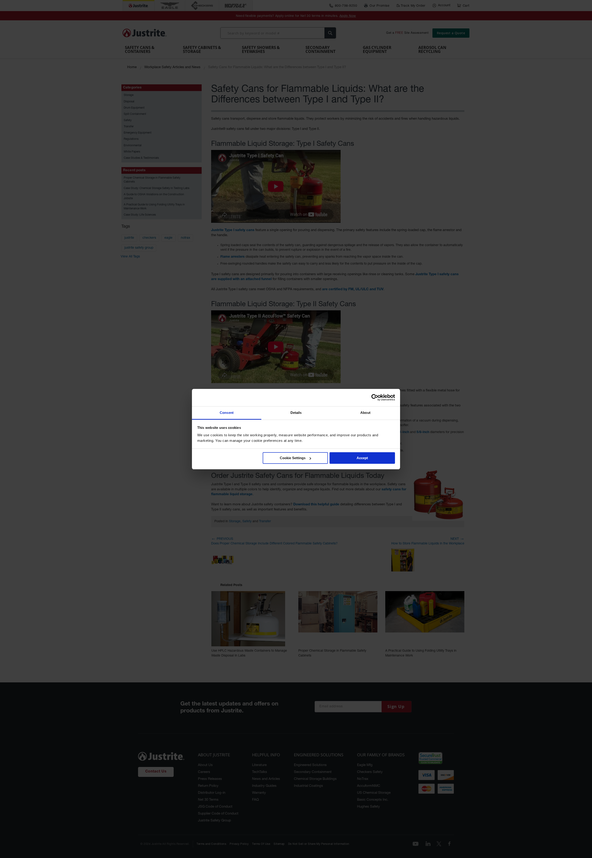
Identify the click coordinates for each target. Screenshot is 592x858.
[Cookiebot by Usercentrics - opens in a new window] (375, 397)
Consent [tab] (227, 413)
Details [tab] (296, 413)
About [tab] (365, 413)
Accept (362, 458)
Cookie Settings (292, 458)
